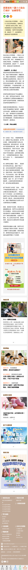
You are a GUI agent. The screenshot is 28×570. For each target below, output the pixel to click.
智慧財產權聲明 (16, 552)
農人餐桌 (18, 535)
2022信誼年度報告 (6, 504)
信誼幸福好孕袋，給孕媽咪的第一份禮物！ (14, 414)
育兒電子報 (2, 568)
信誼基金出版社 (5, 528)
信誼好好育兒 (7, 546)
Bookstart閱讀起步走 (7, 534)
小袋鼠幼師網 (21, 503)
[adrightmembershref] (14, 404)
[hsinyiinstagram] (7, 562)
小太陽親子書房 (19, 531)
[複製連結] (11, 16)
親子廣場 (11, 568)
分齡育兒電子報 (5, 521)
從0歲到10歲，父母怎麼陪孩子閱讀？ (14, 264)
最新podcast (15, 568)
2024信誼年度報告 (6, 509)
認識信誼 (3, 552)
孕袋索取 (7, 568)
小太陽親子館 (19, 528)
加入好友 (20, 568)
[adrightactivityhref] (14, 471)
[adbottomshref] (14, 252)
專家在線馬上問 (25, 568)
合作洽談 (9, 552)
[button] (19, 1)
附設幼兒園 (20, 498)
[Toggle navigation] (2, 2)
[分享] (4, 16)
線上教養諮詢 (5, 523)
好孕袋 (3, 519)
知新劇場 (18, 533)
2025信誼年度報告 (6, 511)
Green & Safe (19, 537)
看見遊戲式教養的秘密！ (14, 289)
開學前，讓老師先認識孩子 (11, 370)
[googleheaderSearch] (24, 2)
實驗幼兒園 (18, 500)
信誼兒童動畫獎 (5, 538)
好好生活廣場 (21, 526)
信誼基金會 (6, 498)
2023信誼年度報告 (6, 506)
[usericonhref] (26, 2)
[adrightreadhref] (14, 435)
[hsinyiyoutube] (5, 562)
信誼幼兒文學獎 (5, 536)
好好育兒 (4, 516)
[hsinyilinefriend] (2, 562)
